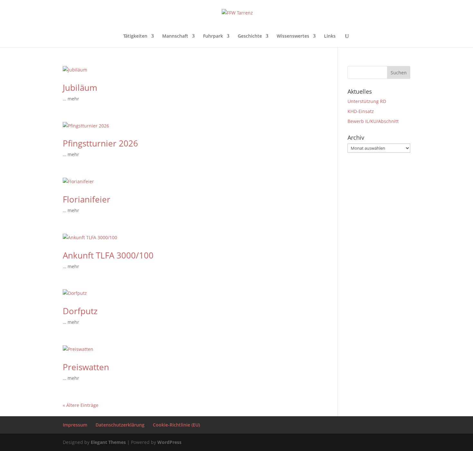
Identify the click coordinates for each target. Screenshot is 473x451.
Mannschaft (175, 36)
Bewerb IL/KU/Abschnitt (373, 121)
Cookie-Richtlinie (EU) (176, 425)
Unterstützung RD (367, 101)
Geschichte (250, 36)
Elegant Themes (108, 442)
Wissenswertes (293, 36)
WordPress (169, 442)
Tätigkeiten (135, 36)
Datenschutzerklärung (120, 425)
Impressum (75, 425)
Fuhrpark (213, 36)
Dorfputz (80, 311)
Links (330, 36)
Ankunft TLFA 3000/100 (108, 255)
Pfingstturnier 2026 (100, 143)
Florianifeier (86, 199)
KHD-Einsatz (361, 111)
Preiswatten (86, 367)
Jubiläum (80, 87)
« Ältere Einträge (80, 405)
